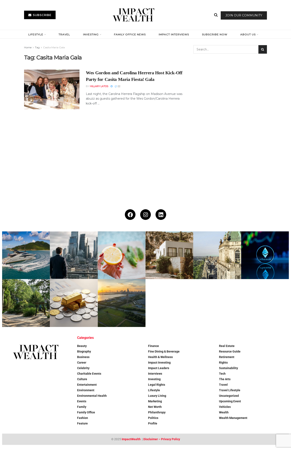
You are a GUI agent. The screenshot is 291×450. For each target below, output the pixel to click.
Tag (37, 47)
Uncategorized (229, 395)
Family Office (86, 412)
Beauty (82, 346)
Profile (152, 423)
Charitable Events (89, 373)
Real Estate (227, 346)
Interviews (155, 373)
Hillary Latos (99, 86)
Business (83, 357)
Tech (222, 373)
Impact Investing (159, 362)
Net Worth (155, 406)
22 (118, 86)
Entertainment (87, 384)
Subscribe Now (214, 34)
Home (28, 47)
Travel (64, 34)
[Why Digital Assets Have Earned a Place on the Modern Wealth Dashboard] (265, 255)
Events (81, 401)
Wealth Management (233, 418)
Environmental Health (92, 395)
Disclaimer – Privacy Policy (161, 439)
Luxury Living (157, 395)
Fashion (82, 418)
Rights (223, 362)
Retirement (226, 357)
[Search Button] (216, 15)
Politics (153, 418)
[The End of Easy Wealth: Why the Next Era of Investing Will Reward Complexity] (74, 255)
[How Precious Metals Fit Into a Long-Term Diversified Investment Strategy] (74, 303)
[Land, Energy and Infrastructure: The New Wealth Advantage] (122, 303)
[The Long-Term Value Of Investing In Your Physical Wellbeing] (122, 255)
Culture (82, 379)
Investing (91, 34)
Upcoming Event (230, 401)
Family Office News (130, 34)
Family (81, 406)
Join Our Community (243, 15)
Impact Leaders (158, 368)
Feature (82, 423)
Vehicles (225, 406)
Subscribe (41, 15)
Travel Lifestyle (229, 390)
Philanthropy (157, 412)
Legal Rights (156, 384)
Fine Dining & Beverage (164, 351)
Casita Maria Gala (54, 47)
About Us (248, 34)
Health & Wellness (160, 357)
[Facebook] (130, 214)
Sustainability (228, 368)
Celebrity (83, 368)
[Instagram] (145, 214)
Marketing (155, 401)
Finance (153, 346)
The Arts (224, 379)
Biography (84, 351)
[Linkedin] (161, 214)
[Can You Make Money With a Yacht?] (26, 255)
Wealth (224, 412)
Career (81, 362)
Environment (85, 390)
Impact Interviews (174, 34)
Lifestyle (35, 34)
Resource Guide (230, 351)
